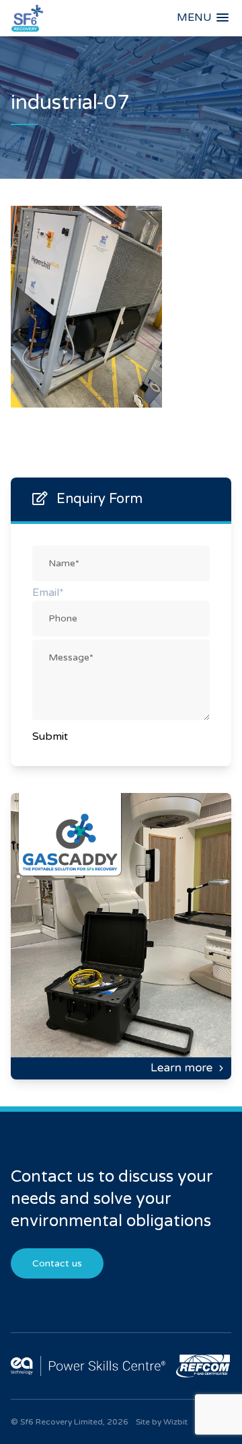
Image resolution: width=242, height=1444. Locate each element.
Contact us (57, 1263)
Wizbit (175, 1422)
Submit (50, 736)
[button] (202, 18)
